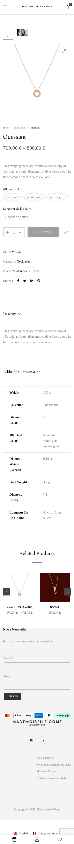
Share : (8, 281)
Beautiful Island (19, 606)
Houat (55, 606)
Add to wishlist (66, 232)
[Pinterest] (38, 281)
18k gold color (12, 189)
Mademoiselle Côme (26, 271)
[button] (67, 7)
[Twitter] (24, 281)
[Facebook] (18, 281)
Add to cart (43, 232)
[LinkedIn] (31, 281)
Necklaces (19, 127)
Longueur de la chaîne (17, 209)
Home (6, 127)
